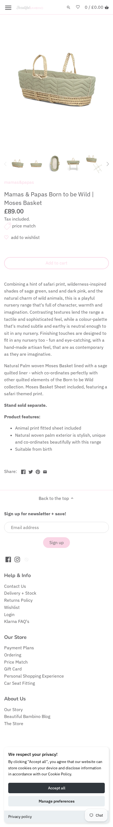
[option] (18, 164)
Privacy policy (20, 816)
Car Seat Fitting (19, 683)
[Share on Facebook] (23, 471)
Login (9, 614)
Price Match (16, 662)
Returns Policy (18, 600)
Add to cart (56, 263)
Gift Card (13, 669)
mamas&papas (19, 182)
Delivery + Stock (20, 593)
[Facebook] (8, 559)
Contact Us (15, 586)
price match (24, 226)
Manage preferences (57, 801)
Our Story (13, 709)
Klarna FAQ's (16, 621)
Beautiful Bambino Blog (27, 716)
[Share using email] (45, 471)
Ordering (12, 655)
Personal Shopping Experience (34, 676)
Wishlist (12, 607)
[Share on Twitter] (31, 471)
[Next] (107, 164)
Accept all (56, 788)
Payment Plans (19, 647)
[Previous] (5, 164)
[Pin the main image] (38, 471)
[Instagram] (17, 559)
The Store (13, 723)
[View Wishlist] (78, 7)
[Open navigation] (8, 8)
